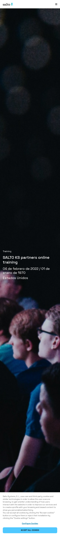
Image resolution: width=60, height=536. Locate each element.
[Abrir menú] (56, 4)
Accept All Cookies (30, 530)
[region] (30, 514)
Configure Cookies (30, 523)
